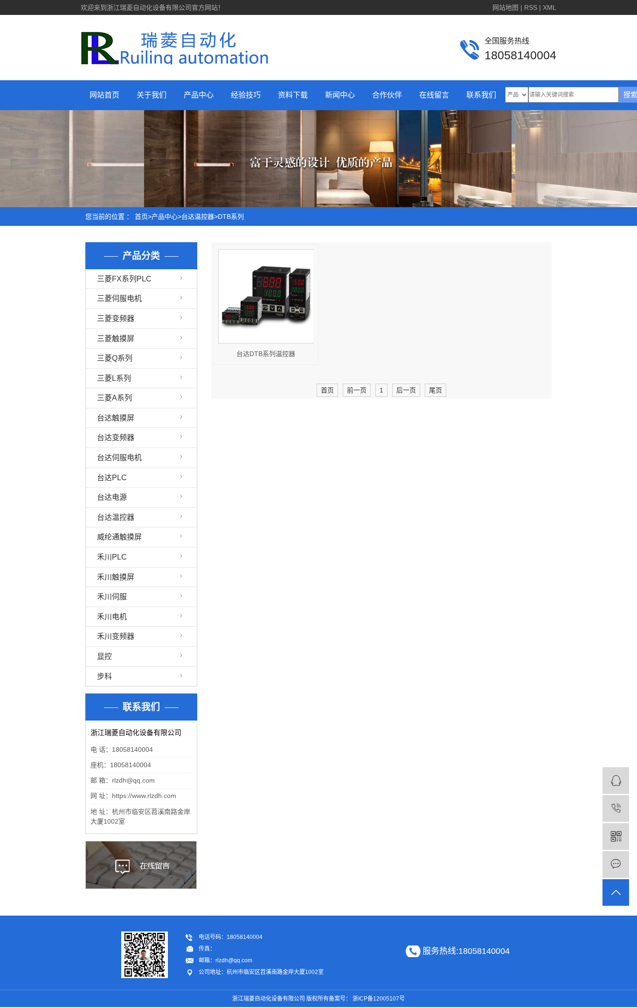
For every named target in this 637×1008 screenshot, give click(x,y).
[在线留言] (615, 864)
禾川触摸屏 (115, 577)
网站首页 (104, 95)
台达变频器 (115, 437)
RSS (530, 7)
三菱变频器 (115, 318)
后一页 (406, 390)
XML (549, 7)
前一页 (357, 390)
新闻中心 (340, 95)
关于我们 (151, 95)
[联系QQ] (615, 780)
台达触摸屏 (115, 418)
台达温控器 (197, 216)
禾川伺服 (112, 597)
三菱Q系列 (114, 358)
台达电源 (112, 497)
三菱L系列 (114, 378)
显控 (104, 656)
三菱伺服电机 (119, 298)
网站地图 (505, 7)
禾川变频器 (115, 636)
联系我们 (481, 95)
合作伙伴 (387, 95)
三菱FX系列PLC (124, 279)
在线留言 (434, 95)
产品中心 (199, 95)
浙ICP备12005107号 (379, 998)
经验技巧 (246, 95)
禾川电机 (112, 617)
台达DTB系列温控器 (265, 353)
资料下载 (293, 95)
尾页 (435, 390)
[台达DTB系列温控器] (265, 296)
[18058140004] (615, 808)
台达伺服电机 (119, 458)
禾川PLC (112, 557)
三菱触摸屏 (115, 339)
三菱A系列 (114, 398)
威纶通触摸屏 (119, 537)
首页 (141, 216)
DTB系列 (231, 216)
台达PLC (112, 478)
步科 (104, 676)
